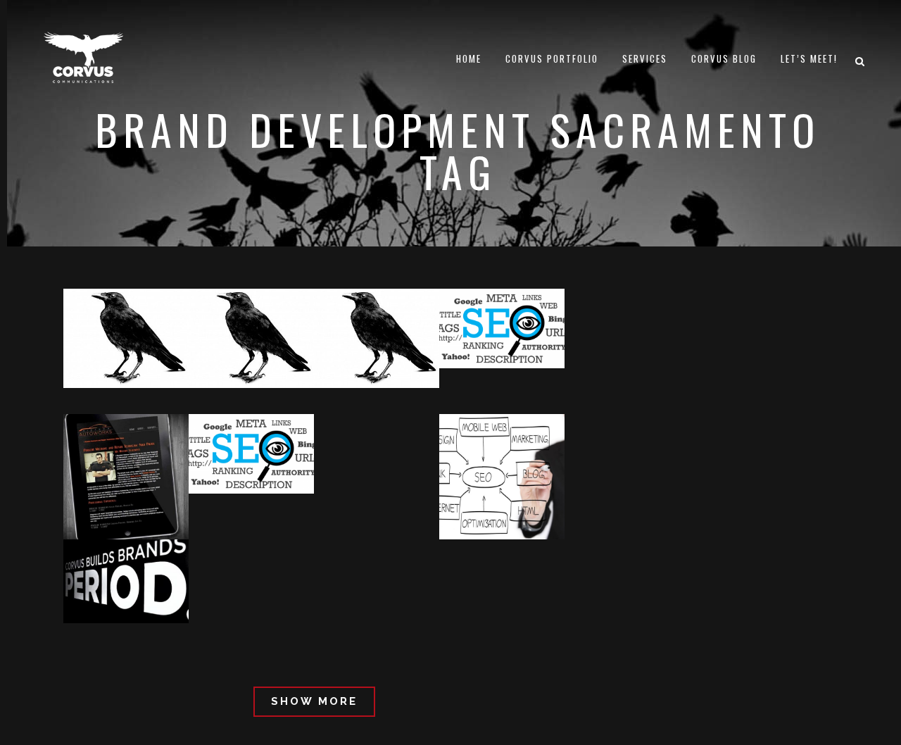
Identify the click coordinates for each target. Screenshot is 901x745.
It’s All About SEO (498, 400)
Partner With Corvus (381, 390)
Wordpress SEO (167, 340)
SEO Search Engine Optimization (145, 303)
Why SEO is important (515, 515)
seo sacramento (175, 590)
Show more (314, 701)
